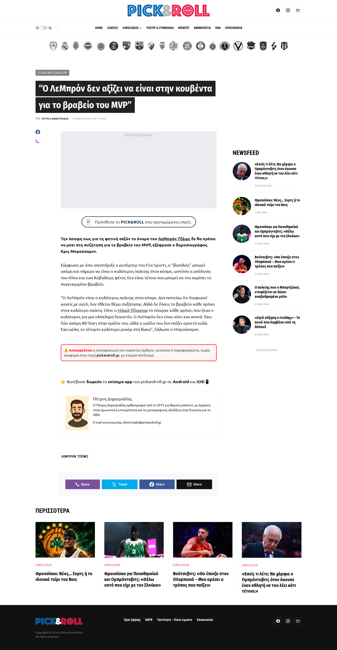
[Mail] (297, 10)
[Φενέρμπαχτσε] (88, 45)
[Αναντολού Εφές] (263, 45)
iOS (200, 381)
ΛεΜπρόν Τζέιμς (174, 238)
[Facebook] (278, 10)
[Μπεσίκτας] (284, 45)
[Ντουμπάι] (162, 45)
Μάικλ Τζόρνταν (133, 310)
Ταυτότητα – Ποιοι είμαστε (174, 620)
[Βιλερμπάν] (274, 45)
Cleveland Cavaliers (52, 72)
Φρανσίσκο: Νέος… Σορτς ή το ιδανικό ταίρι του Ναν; (277, 202)
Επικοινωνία (205, 620)
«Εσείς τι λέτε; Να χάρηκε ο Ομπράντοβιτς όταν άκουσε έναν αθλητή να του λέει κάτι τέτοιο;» (276, 171)
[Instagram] (288, 10)
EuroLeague (44, 565)
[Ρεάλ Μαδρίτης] (64, 45)
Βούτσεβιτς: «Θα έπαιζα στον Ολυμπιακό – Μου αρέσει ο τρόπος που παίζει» (277, 261)
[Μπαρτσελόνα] (139, 45)
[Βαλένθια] (75, 45)
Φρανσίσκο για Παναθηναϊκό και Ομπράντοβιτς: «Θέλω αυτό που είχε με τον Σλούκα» (277, 231)
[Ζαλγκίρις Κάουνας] (126, 45)
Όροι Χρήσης (132, 620)
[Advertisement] (139, 170)
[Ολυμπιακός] (53, 45)
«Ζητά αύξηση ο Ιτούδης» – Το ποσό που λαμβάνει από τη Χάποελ (277, 322)
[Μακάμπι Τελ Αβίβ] (174, 45)
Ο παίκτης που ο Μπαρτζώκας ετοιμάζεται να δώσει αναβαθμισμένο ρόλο (277, 292)
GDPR (148, 620)
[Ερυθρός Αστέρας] (151, 45)
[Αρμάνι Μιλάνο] (200, 45)
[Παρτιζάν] (212, 45)
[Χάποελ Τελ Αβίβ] (113, 45)
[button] (44, 27)
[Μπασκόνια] (251, 45)
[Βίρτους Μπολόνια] (238, 45)
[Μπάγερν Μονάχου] (187, 45)
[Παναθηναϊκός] (100, 45)
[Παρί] (225, 45)
